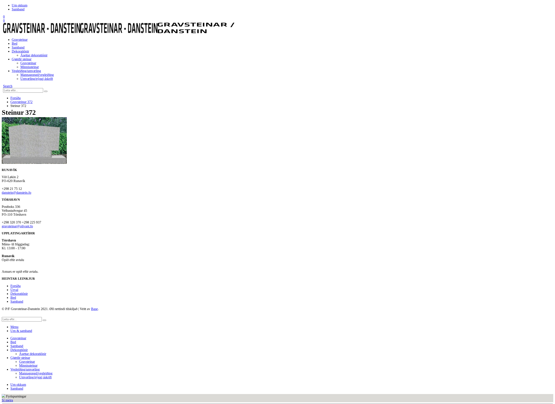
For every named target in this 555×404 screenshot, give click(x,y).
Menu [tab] (14, 327)
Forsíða (15, 286)
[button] (7, 86)
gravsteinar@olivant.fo (17, 226)
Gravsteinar (20, 39)
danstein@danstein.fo (16, 192)
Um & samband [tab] (21, 331)
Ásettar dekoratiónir (33, 55)
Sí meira (7, 400)
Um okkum (19, 5)
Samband (18, 9)
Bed (14, 43)
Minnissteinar (29, 67)
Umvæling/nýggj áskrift (36, 78)
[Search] (45, 91)
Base (94, 309)
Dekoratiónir (20, 51)
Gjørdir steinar (21, 59)
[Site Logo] (119, 32)
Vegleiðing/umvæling (26, 71)
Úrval (14, 290)
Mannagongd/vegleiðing (37, 75)
